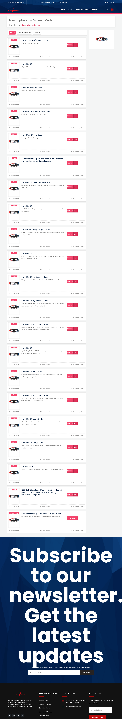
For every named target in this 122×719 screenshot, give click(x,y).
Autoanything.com (45, 704)
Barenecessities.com (45, 712)
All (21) (12, 32)
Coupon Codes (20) (24, 32)
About (87, 9)
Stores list (17, 25)
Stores (69, 9)
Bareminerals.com (44, 708)
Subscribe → (87, 672)
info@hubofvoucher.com (17, 2)
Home (63, 9)
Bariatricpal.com (44, 716)
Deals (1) (37, 32)
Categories (79, 9)
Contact (95, 9)
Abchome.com (43, 700)
